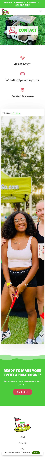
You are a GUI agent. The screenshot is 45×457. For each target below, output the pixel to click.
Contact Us (22, 392)
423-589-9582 (22, 5)
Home (22, 437)
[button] (40, 11)
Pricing (22, 443)
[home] (5, 11)
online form (15, 113)
